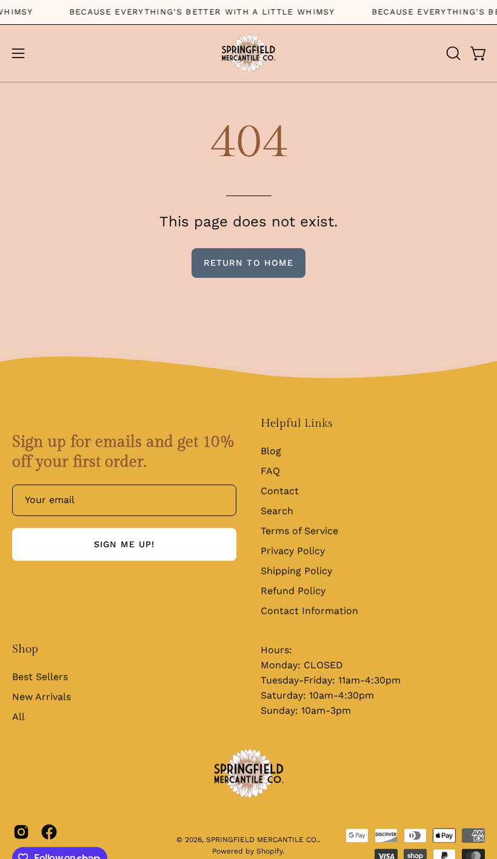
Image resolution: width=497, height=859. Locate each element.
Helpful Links (297, 423)
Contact (280, 491)
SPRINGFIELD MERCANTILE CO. (262, 840)
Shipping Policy (296, 571)
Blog (271, 451)
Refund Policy (293, 591)
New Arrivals (41, 697)
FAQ (270, 471)
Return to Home (248, 263)
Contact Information (309, 611)
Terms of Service (299, 531)
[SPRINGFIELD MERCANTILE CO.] (248, 53)
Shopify (269, 851)
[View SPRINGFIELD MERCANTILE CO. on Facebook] (49, 832)
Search (277, 511)
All (18, 717)
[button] (452, 53)
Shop (25, 650)
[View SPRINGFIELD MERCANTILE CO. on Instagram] (21, 832)
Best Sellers (40, 677)
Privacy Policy (293, 551)
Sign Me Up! (124, 545)
